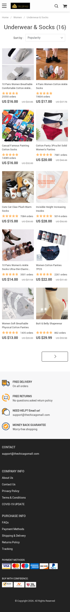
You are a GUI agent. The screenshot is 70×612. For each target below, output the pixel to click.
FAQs (5, 522)
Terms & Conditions (14, 497)
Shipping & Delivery (14, 535)
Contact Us (8, 484)
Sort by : (18, 38)
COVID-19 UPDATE (13, 504)
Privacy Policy (10, 491)
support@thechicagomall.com (20, 453)
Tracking (7, 549)
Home (5, 17)
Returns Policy (11, 542)
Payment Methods (13, 529)
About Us (7, 478)
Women (17, 17)
